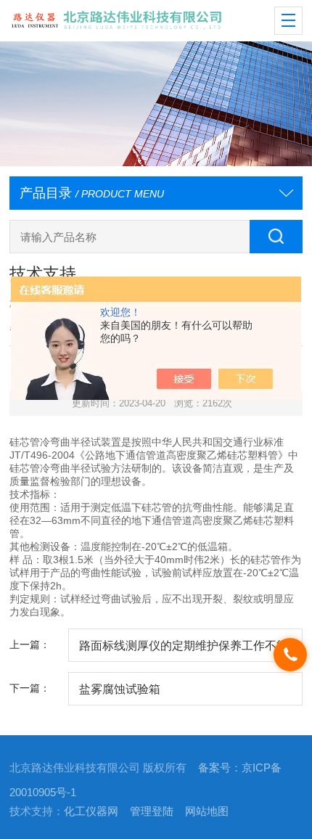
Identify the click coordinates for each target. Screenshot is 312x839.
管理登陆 (151, 811)
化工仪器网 (91, 811)
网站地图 (207, 811)
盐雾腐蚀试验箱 (119, 688)
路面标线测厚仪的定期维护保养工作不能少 (183, 650)
